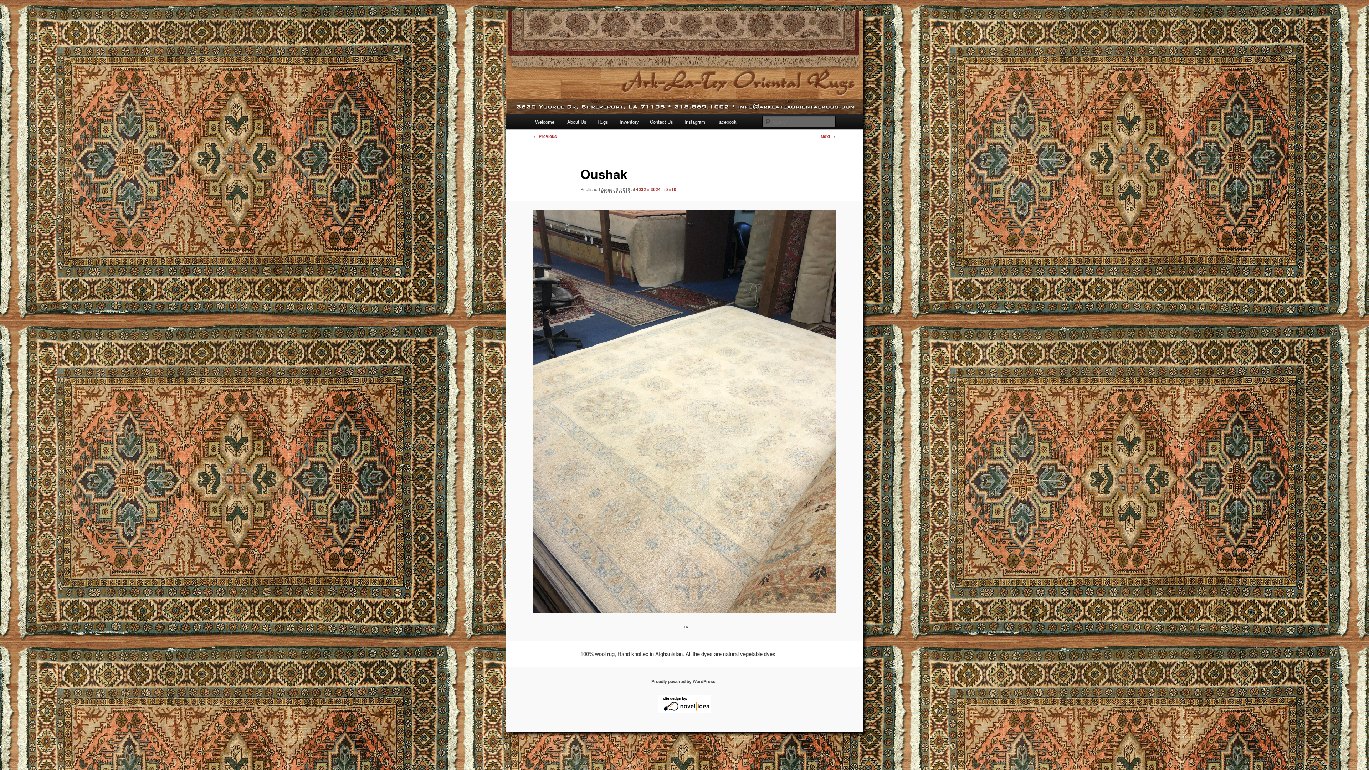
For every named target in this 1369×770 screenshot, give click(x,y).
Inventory (629, 121)
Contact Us (661, 121)
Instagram (694, 121)
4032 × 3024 (648, 189)
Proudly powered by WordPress (683, 681)
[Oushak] (684, 412)
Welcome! (545, 121)
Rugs (603, 121)
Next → (828, 136)
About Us (576, 121)
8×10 (671, 189)
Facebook (726, 121)
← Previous (545, 136)
